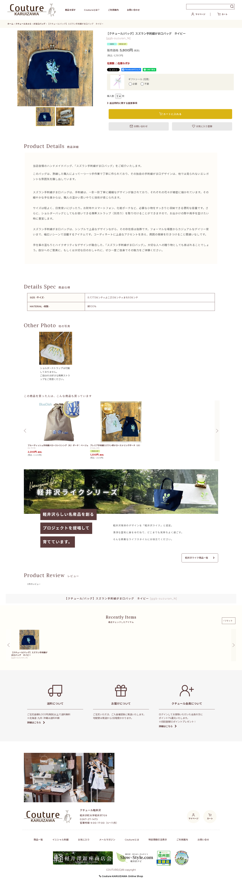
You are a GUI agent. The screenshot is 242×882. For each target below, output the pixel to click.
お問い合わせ (133, 10)
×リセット (228, 620)
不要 (146, 83)
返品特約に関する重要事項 (123, 103)
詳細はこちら (34, 722)
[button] (13, 68)
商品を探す (70, 10)
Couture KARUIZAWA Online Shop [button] (122, 876)
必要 (135, 83)
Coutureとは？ (92, 10)
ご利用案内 (113, 10)
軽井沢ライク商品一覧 (196, 557)
